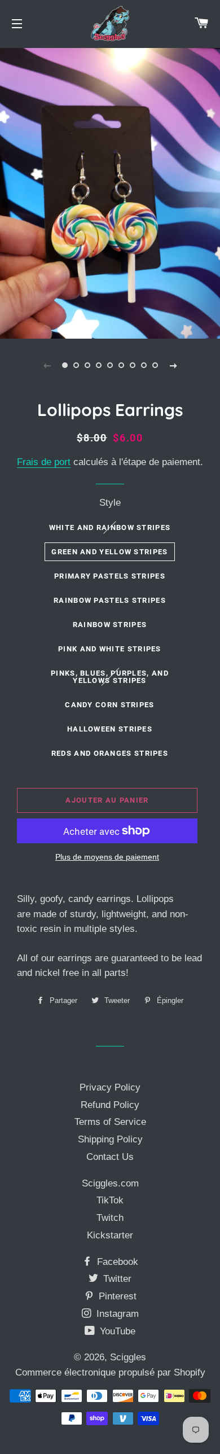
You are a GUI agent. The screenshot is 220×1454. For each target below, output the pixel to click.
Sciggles (128, 1357)
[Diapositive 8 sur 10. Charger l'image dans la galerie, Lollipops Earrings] (143, 365)
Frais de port (44, 462)
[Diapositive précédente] (46, 365)
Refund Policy (110, 1105)
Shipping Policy (110, 1139)
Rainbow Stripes (110, 624)
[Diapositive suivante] (173, 365)
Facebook (116, 1261)
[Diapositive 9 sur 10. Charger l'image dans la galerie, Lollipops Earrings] (155, 365)
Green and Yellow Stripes (109, 552)
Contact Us (110, 1156)
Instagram (116, 1313)
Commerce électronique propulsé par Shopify (110, 1372)
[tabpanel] (110, 192)
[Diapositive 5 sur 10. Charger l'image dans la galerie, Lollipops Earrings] (110, 365)
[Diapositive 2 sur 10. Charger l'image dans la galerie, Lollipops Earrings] (76, 365)
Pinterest (116, 1296)
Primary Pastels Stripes (109, 576)
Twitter (115, 1278)
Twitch (110, 1217)
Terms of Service (110, 1121)
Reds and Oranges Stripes (109, 753)
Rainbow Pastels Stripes (110, 600)
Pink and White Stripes (109, 649)
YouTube (116, 1331)
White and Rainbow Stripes (110, 527)
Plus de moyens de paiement (107, 856)
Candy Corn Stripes (109, 704)
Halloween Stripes (109, 729)
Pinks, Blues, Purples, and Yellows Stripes (110, 677)
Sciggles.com (110, 1183)
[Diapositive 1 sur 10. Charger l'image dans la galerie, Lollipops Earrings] (65, 365)
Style (110, 502)
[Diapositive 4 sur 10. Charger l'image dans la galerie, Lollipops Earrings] (98, 365)
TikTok (110, 1200)
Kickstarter (110, 1235)
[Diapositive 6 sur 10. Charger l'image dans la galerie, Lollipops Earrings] (121, 365)
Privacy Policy (110, 1087)
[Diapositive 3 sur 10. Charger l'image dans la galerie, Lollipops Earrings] (87, 365)
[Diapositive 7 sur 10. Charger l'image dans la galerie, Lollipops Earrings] (132, 365)
